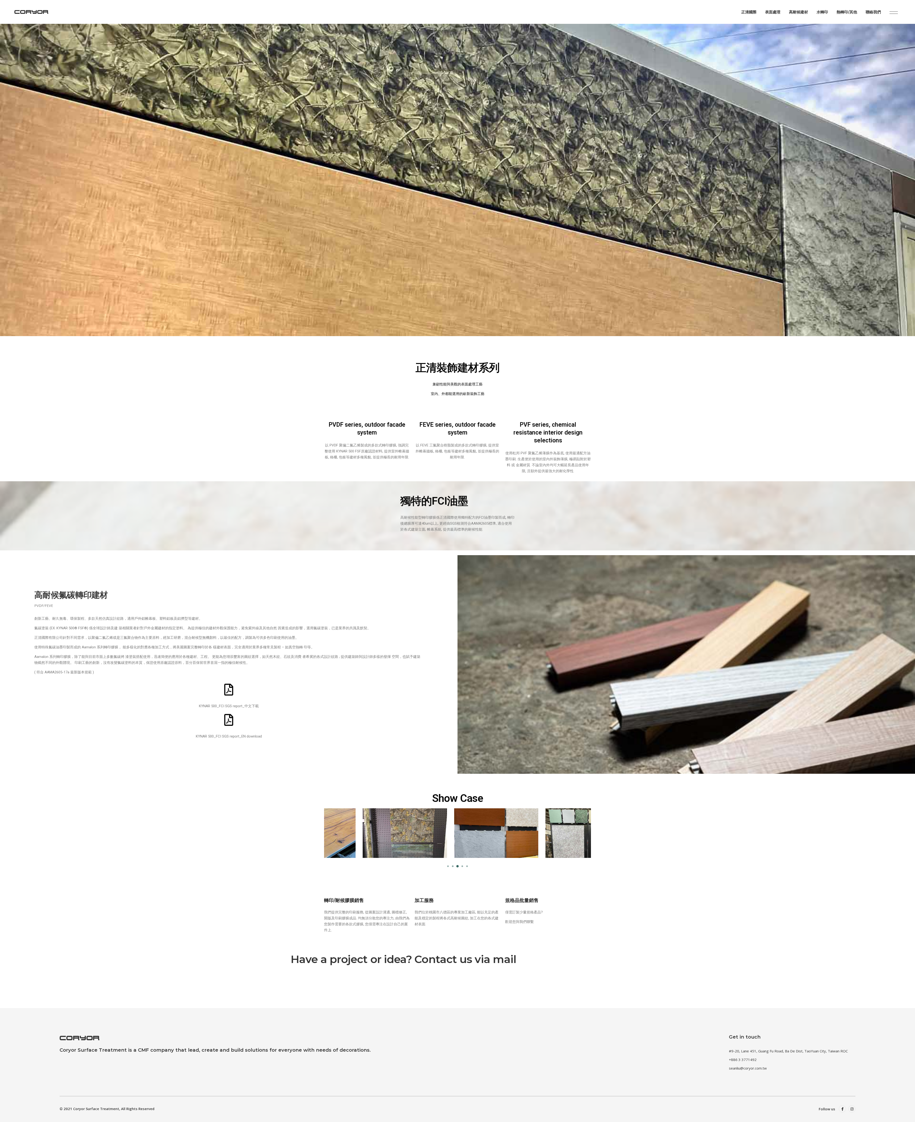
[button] (448, 866)
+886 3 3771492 (743, 1059)
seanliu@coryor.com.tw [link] (748, 1068)
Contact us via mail (465, 959)
